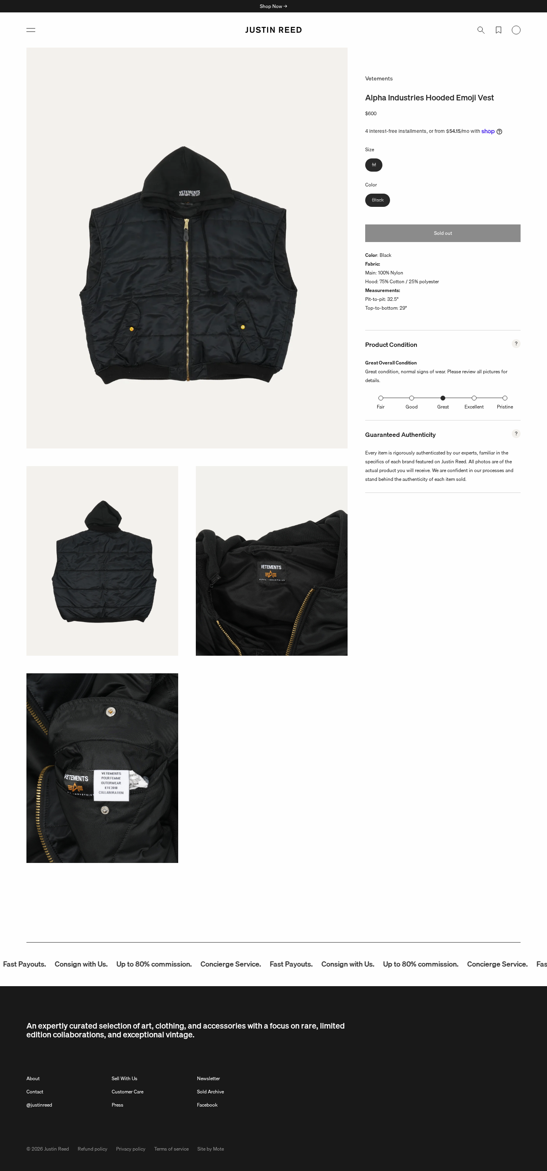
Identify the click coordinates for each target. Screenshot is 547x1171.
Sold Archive (210, 1091)
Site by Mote (210, 1149)
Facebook (207, 1105)
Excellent (474, 406)
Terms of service (171, 1149)
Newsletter (208, 1078)
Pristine (505, 406)
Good (412, 406)
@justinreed (39, 1105)
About (33, 1078)
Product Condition (391, 344)
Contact (34, 1091)
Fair (380, 406)
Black (381, 201)
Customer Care (127, 1091)
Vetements (379, 78)
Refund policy (92, 1149)
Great (443, 406)
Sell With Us (124, 1078)
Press (117, 1105)
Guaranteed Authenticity (400, 434)
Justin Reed (56, 1149)
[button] (30, 30)
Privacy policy (130, 1149)
